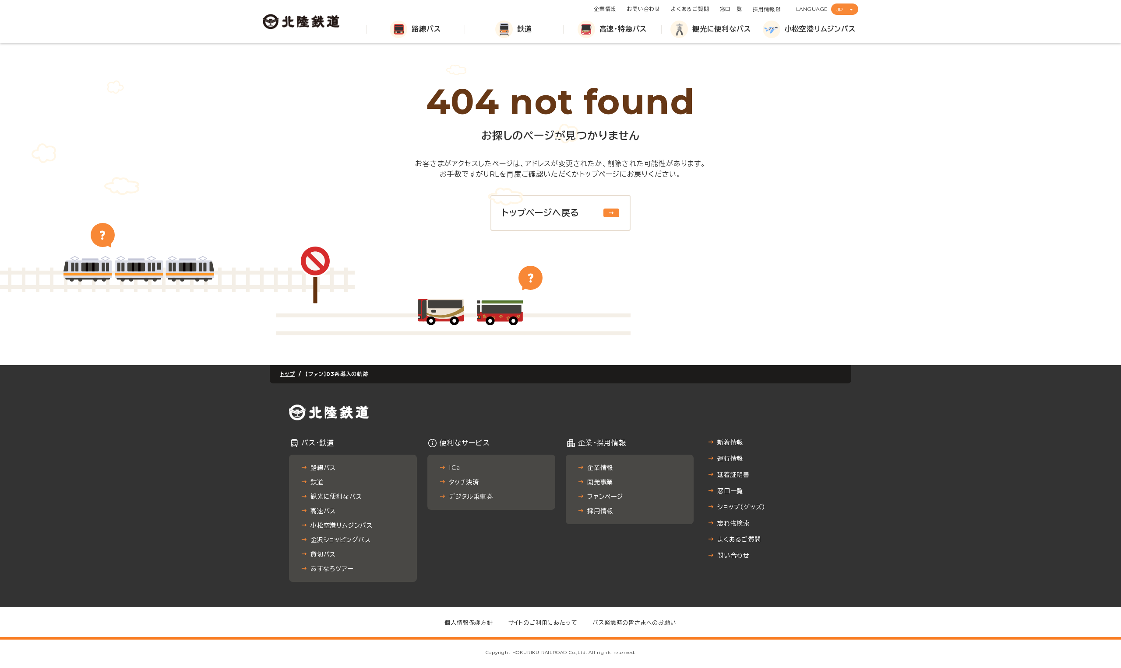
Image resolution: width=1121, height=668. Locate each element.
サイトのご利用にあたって (543, 622)
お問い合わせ (643, 9)
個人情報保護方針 (468, 622)
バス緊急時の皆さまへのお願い (634, 622)
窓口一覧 (731, 9)
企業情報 (605, 9)
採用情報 (764, 9)
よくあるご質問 (690, 9)
